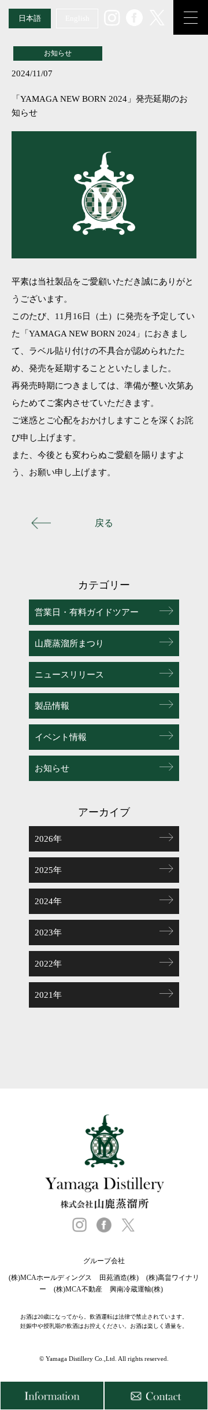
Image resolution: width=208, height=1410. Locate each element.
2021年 (48, 995)
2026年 (48, 838)
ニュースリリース (69, 674)
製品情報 (52, 705)
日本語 (29, 18)
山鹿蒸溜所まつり (69, 643)
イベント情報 (61, 737)
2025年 (48, 870)
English (77, 18)
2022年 (48, 963)
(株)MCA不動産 (78, 1289)
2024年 (48, 901)
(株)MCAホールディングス (50, 1278)
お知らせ (52, 768)
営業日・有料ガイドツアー (87, 612)
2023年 (48, 932)
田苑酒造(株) (119, 1278)
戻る (104, 523)
